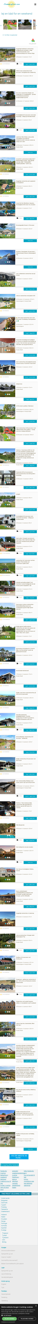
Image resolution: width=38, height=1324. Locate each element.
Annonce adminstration (8, 1250)
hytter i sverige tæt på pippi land (5, 1187)
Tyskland (5, 1237)
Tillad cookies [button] (9, 1318)
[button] (19, 1315)
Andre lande (5, 1198)
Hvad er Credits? (6, 1257)
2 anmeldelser (5, 597)
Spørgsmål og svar (7, 1254)
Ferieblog (4, 1297)
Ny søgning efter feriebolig (10, 1165)
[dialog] (19, 1314)
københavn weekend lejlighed (4, 1177)
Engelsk (3, 1284)
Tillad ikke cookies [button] (27, 1318)
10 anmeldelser (6, 619)
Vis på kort (32, 44)
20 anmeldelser (6, 553)
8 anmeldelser (5, 1082)
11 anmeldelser (6, 994)
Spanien (4, 1228)
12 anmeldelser (6, 63)
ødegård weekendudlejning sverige (18, 1173)
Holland (4, 1214)
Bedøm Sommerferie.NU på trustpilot (12, 1263)
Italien (3, 1217)
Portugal (4, 1223)
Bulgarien (4, 1200)
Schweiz (4, 1226)
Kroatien (4, 1219)
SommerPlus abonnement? (9, 1260)
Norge (3, 1221)
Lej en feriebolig (6, 1274)
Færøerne (4, 1209)
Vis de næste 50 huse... (19, 1157)
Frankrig (4, 1207)
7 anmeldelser (5, 465)
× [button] (36, 1306)
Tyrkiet (4, 1235)
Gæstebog (4, 1300)
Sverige (3, 1230)
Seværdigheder (6, 1294)
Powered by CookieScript (8, 1322)
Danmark (4, 1203)
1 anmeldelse (5, 174)
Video (20, 63)
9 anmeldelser (5, 729)
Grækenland (5, 1211)
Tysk (2, 1287)
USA (3, 1240)
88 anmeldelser (6, 575)
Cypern (3, 1205)
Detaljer (27, 1313)
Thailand (5, 1233)
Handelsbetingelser (7, 1277)
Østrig (4, 1242)
